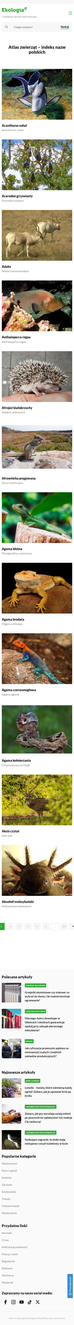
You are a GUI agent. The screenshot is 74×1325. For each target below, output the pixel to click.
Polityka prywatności (14, 1247)
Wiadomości (9, 1163)
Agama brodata (13, 619)
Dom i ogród (9, 1170)
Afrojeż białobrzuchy (17, 408)
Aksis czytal (10, 831)
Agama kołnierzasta (16, 760)
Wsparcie (7, 1282)
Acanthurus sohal (14, 125)
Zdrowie (7, 1184)
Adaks (6, 267)
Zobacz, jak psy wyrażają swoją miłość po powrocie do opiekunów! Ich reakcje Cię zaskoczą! (48, 1117)
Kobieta (6, 1177)
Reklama (7, 1268)
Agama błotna (12, 549)
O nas (5, 1240)
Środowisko (9, 1191)
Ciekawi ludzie (10, 1206)
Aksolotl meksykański (18, 902)
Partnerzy (8, 1275)
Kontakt (7, 1233)
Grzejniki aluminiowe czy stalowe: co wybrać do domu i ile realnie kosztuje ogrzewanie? (47, 996)
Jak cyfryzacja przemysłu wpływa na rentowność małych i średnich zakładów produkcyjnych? (47, 1052)
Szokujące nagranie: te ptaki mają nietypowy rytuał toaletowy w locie (46, 1141)
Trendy (6, 1199)
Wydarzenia (9, 1213)
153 (64, 926)
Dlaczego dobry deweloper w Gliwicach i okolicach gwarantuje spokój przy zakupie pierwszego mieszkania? (45, 1024)
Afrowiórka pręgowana (19, 478)
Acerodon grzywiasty (17, 196)
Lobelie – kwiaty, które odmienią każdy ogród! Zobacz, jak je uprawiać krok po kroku (48, 1091)
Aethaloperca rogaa (16, 337)
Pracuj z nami (10, 1254)
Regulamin (8, 1261)
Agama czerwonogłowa (19, 690)
